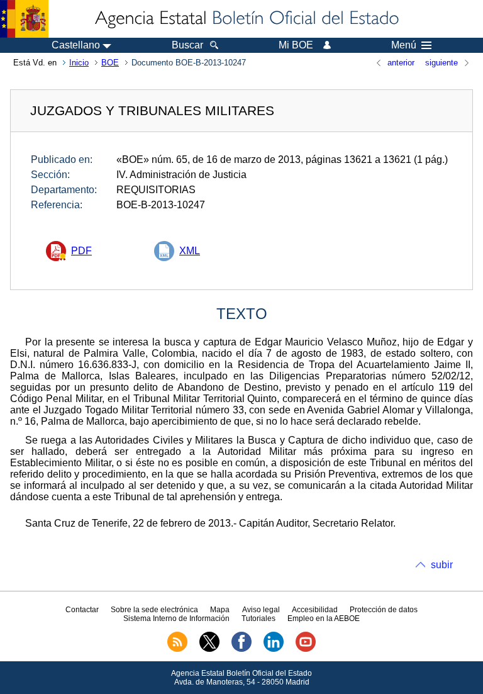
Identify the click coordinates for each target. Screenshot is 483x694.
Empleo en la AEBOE (323, 618)
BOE (110, 62)
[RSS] (177, 649)
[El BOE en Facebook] (241, 649)
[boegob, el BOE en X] (209, 649)
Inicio (79, 62)
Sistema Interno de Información (176, 618)
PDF (81, 250)
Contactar (82, 609)
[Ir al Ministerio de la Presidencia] (24, 19)
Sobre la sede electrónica (154, 609)
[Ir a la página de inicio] (246, 19)
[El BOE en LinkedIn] (274, 649)
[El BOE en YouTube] (306, 649)
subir (442, 564)
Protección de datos (384, 609)
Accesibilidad (315, 609)
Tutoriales (258, 618)
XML (189, 250)
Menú (403, 45)
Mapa (220, 609)
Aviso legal (261, 609)
